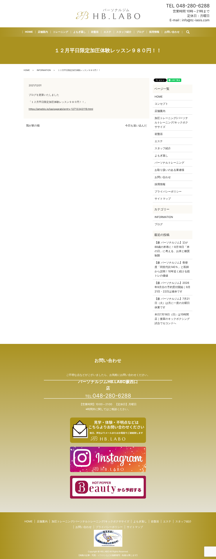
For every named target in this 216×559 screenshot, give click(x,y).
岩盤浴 (95, 31)
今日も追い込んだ (136, 125)
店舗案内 (43, 31)
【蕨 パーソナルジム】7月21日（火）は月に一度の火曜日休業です (172, 303)
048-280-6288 (192, 6)
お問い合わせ (172, 31)
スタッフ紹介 (123, 31)
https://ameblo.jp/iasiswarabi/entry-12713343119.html (61, 109)
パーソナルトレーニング (169, 162)
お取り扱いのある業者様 (169, 170)
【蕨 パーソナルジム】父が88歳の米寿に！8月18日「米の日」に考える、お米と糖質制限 (172, 249)
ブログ (140, 31)
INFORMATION (44, 70)
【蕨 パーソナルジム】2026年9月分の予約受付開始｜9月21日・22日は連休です (172, 287)
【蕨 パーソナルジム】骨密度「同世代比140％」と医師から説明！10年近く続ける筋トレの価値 (172, 269)
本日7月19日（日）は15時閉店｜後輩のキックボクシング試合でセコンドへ (172, 319)
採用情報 (154, 31)
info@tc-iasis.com (196, 20)
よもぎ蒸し (79, 31)
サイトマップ (163, 198)
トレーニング (60, 31)
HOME (29, 31)
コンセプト (161, 103)
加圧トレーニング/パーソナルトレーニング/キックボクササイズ (171, 122)
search (191, 32)
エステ (107, 31)
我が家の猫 (33, 125)
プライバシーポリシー (168, 191)
